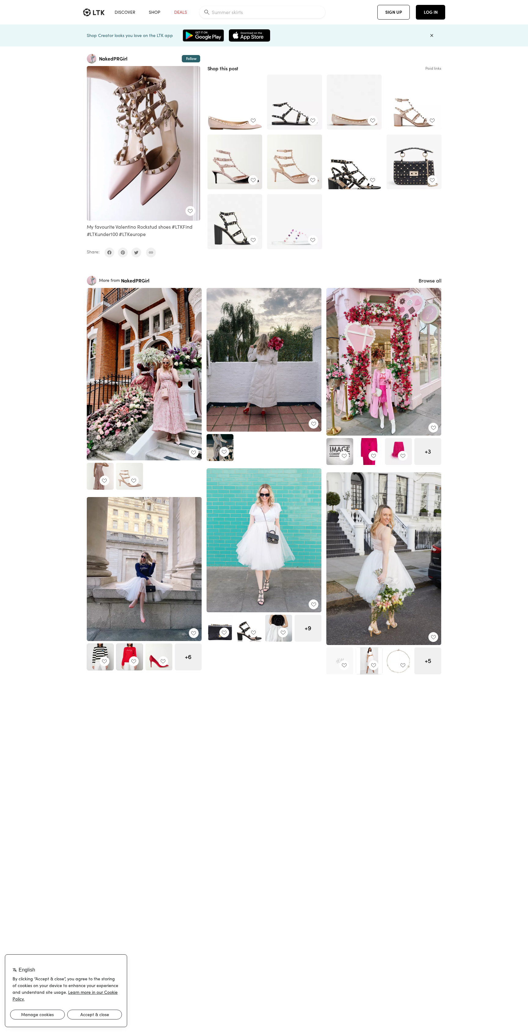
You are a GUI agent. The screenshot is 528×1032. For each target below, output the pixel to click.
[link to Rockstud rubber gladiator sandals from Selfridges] (294, 221)
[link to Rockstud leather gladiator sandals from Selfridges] (294, 102)
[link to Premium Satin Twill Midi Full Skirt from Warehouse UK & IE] (278, 628)
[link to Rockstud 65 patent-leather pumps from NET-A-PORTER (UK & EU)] (234, 162)
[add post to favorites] (190, 211)
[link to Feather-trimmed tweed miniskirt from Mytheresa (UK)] (398, 451)
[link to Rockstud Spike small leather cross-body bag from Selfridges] (414, 162)
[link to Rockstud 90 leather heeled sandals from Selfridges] (234, 221)
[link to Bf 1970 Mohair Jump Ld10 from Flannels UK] (339, 451)
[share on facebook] (109, 252)
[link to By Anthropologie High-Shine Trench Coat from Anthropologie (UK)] (220, 447)
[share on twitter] (136, 252)
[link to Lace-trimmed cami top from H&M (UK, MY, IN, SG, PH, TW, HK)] (339, 660)
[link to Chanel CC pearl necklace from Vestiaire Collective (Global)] (398, 660)
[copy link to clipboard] (151, 252)
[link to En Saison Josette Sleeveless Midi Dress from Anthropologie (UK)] (100, 476)
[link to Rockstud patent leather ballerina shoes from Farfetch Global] (234, 102)
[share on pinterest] (123, 252)
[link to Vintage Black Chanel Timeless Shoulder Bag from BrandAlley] (220, 628)
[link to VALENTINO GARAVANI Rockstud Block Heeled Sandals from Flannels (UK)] (414, 102)
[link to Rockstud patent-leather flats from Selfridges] (354, 102)
